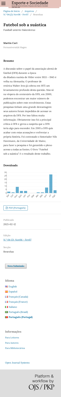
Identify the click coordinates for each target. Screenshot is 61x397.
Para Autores (11, 342)
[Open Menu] (3, 3)
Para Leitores (12, 337)
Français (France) (18, 301)
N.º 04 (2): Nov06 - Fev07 (15, 14)
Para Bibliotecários (15, 348)
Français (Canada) (18, 296)
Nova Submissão (15, 266)
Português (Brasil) (18, 312)
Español (13, 291)
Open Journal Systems (17, 362)
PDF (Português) (16, 207)
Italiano (13, 306)
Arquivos (29, 11)
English (13, 286)
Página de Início (11, 11)
